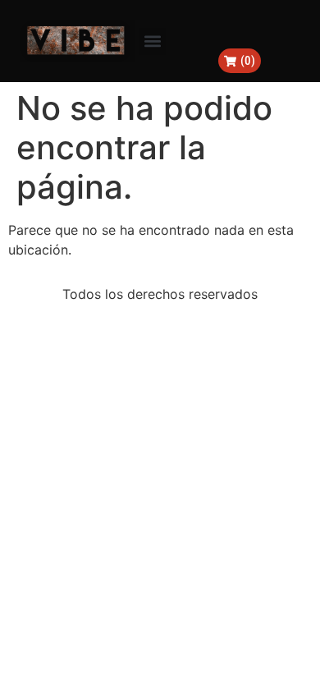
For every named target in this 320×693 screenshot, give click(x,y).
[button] (152, 41)
